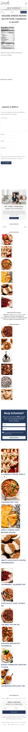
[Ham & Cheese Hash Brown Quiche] (14, 277)
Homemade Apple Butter (13, 686)
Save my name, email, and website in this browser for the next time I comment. (13, 157)
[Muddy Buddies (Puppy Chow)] (14, 382)
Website (3, 148)
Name (2, 134)
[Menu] (26, 4)
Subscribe (23, 12)
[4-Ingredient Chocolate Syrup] (14, 357)
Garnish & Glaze (5, 3)
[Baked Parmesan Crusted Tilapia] (7, 662)
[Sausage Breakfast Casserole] (7, 641)
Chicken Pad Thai (10, 502)
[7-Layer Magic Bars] (14, 369)
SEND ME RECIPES (14, 437)
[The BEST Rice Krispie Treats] (14, 395)
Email (2, 141)
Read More (14, 218)
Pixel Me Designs (22, 722)
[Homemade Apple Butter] (7, 683)
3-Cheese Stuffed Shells (13, 474)
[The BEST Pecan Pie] (14, 332)
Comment (4, 118)
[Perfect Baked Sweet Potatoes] (14, 239)
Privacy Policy (19, 719)
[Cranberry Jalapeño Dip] (14, 302)
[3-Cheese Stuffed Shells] (14, 252)
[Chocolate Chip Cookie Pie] (7, 601)
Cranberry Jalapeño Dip (13, 584)
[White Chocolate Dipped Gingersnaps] (14, 290)
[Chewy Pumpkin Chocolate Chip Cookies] (14, 344)
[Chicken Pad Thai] (14, 265)
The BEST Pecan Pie (10, 624)
